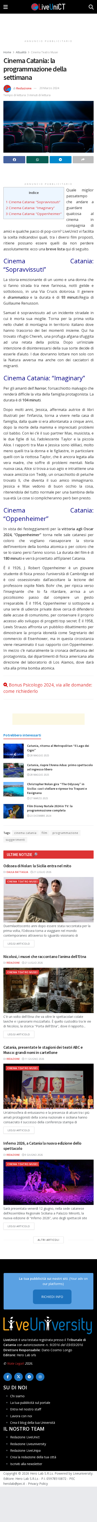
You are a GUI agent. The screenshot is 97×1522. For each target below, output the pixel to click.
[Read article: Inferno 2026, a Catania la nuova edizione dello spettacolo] (48, 1182)
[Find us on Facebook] (7, 1377)
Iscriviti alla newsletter (26, 1464)
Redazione (24, 88)
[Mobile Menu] (5, 7)
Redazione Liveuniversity (28, 1444)
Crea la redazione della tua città (33, 1457)
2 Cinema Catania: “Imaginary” (30, 207)
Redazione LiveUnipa (25, 1450)
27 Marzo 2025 (38, 798)
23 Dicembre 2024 (40, 815)
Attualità (21, 52)
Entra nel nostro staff (25, 1409)
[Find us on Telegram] (29, 1377)
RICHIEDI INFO (52, 1297)
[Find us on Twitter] (18, 1377)
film (44, 833)
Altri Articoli (48, 1239)
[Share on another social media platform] (83, 159)
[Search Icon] (91, 7)
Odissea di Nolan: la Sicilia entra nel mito (37, 865)
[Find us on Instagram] (40, 1377)
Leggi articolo (21, 943)
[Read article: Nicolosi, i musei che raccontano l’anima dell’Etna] (48, 990)
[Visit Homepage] (48, 7)
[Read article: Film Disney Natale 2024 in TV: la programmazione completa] (13, 811)
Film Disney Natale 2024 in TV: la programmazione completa (50, 808)
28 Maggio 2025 (39, 755)
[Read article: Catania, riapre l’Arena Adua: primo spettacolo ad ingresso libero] (13, 770)
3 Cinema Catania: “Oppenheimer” (34, 213)
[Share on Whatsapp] (37, 159)
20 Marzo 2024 (49, 88)
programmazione (65, 833)
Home (7, 52)
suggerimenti (15, 840)
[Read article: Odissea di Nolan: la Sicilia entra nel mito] (48, 899)
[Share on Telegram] (61, 159)
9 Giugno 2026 (33, 1154)
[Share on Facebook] (14, 159)
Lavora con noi (21, 1416)
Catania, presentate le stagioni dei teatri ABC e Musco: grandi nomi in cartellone (43, 1050)
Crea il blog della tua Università (32, 1422)
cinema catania (25, 833)
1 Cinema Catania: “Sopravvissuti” (33, 202)
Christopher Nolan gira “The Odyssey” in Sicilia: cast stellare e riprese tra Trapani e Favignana (57, 788)
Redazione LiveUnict (25, 1437)
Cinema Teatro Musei (44, 52)
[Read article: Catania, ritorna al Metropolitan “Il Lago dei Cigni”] (13, 751)
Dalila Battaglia (17, 872)
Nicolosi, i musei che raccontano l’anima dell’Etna (44, 956)
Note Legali (15, 1363)
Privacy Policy (38, 1483)
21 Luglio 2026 (42, 872)
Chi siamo (17, 1396)
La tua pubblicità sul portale (30, 1402)
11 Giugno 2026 (34, 1058)
